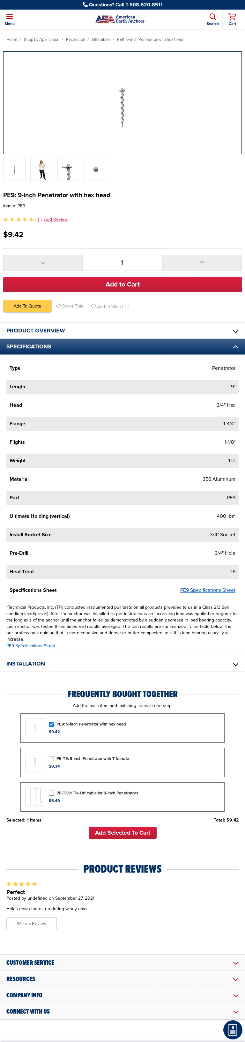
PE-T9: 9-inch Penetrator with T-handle (92, 758)
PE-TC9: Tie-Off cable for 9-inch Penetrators (97, 793)
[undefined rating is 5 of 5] (18, 220)
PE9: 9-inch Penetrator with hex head (91, 724)
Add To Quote (27, 306)
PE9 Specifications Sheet (207, 590)
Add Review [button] (56, 219)
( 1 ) (38, 219)
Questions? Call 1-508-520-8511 (125, 5)
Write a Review (31, 923)
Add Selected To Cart (122, 832)
